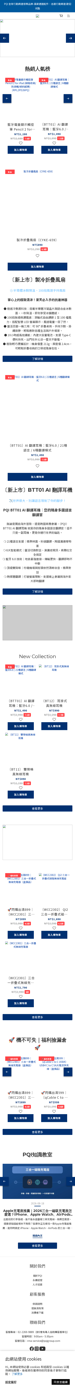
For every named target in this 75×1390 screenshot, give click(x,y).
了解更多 (17, 1374)
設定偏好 (10, 1382)
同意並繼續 (61, 1382)
